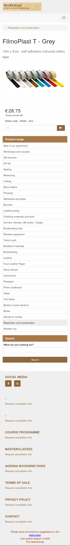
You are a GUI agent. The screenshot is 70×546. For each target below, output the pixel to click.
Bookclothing (10, 252)
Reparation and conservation (19, 322)
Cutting (7, 181)
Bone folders (10, 187)
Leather (8, 258)
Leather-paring (11, 210)
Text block (9, 299)
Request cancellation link (18, 403)
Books (7, 311)
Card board (10, 275)
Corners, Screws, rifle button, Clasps (23, 222)
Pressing (8, 193)
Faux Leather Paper (14, 263)
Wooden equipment (14, 234)
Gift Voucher (10, 157)
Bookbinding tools (13, 228)
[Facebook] (8, 383)
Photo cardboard (13, 287)
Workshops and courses (17, 151)
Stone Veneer (11, 269)
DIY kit (7, 163)
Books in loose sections (16, 305)
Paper (7, 293)
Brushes (8, 204)
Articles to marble (13, 317)
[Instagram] (17, 383)
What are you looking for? (19, 344)
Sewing (7, 169)
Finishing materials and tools (19, 216)
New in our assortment (16, 145)
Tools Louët (10, 240)
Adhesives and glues (15, 198)
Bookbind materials (14, 246)
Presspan (9, 281)
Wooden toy (10, 328)
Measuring (9, 175)
